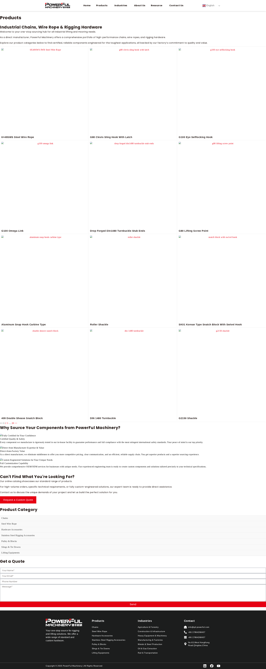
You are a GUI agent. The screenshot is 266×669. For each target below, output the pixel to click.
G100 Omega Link (12, 230)
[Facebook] (211, 666)
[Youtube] (218, 666)
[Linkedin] (205, 666)
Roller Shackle (99, 324)
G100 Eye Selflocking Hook (196, 137)
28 (13, 423)
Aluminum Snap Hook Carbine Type (23, 324)
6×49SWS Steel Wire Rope (17, 137)
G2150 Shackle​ (188, 418)
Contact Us (176, 5)
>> (16, 423)
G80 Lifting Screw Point (193, 230)
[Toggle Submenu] (261, 518)
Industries (120, 5)
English (210, 5)
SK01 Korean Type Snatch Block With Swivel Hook (210, 324)
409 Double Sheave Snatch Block (22, 418)
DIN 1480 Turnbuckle (103, 418)
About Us (139, 5)
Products (102, 5)
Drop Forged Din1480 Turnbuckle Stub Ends (117, 230)
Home (87, 5)
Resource (156, 5)
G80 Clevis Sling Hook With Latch (111, 137)
